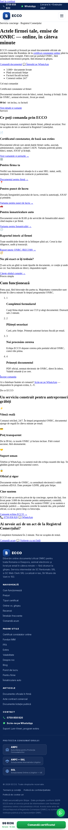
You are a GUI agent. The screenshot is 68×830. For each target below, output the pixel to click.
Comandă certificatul (41, 824)
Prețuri (6, 595)
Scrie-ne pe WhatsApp (45, 382)
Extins (6, 649)
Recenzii (7, 610)
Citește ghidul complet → (12, 273)
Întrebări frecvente (12, 615)
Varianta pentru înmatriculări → (15, 226)
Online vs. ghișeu (12, 605)
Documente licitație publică (17, 704)
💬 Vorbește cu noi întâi (28, 540)
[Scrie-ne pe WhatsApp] (61, 812)
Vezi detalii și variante (11, 108)
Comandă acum (8, 540)
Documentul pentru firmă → (14, 179)
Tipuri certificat (11, 600)
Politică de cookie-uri (13, 794)
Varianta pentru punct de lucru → (16, 203)
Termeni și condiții (12, 790)
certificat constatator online (46, 53)
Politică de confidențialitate (37, 790)
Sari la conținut (7, 1)
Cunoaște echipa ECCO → (13, 514)
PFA (5, 644)
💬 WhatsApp (25, 517)
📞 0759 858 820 (9, 517)
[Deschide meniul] (61, 15)
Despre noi (8, 660)
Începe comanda (8, 376)
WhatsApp (30, 6)
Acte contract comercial (15, 699)
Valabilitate (8, 654)
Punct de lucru (10, 670)
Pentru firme (9, 675)
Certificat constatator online (17, 634)
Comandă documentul (11, 64)
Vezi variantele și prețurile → (14, 156)
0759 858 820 (11, 6)
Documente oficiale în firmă (17, 694)
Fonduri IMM (9, 639)
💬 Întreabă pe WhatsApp (36, 64)
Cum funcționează (12, 590)
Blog (5, 665)
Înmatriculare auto (12, 680)
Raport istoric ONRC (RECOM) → (18, 249)
